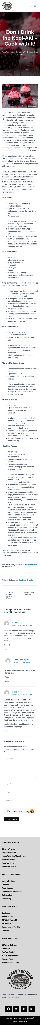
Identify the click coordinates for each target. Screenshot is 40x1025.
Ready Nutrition (31, 565)
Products (5, 931)
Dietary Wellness (8, 849)
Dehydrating (7, 895)
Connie (15, 623)
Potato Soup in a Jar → (28, 593)
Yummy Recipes (8, 881)
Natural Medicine (8, 859)
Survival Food (7, 959)
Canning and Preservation (12, 892)
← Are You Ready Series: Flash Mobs (11, 595)
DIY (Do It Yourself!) (9, 920)
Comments (20, 52)
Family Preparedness (10, 955)
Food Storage (7, 888)
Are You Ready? (8, 952)
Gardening (6, 913)
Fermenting (6, 899)
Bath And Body (8, 863)
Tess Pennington (22, 660)
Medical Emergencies (10, 962)
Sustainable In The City (11, 927)
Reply (5, 649)
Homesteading (7, 916)
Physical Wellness (9, 852)
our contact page (11, 997)
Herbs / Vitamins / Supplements (14, 856)
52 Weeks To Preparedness (12, 945)
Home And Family (9, 867)
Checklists (6, 948)
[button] (8, 1009)
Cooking (22, 580)
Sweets (30, 580)
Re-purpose (6, 923)
